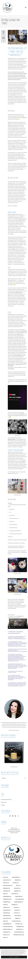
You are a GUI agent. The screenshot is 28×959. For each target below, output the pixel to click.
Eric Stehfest (11, 365)
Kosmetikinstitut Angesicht (14, 831)
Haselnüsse (18, 901)
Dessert (17, 891)
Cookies (17, 888)
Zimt (5, 937)
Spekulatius (7, 929)
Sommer (20, 926)
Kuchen (6, 912)
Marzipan (7, 915)
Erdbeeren (7, 896)
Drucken (10, 503)
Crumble (6, 891)
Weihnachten (19, 934)
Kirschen (7, 910)
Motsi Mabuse (19, 292)
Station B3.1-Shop (18, 355)
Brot (18, 885)
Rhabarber (7, 923)
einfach (15, 893)
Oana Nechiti (21, 414)
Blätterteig (7, 885)
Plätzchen (16, 921)
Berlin (6, 882)
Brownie (6, 888)
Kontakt (3, 805)
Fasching (18, 896)
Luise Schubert (19, 364)
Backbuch (7, 880)
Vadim (13, 249)
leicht (17, 912)
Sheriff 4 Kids (14, 828)
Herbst (15, 904)
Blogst (16, 882)
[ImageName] (14, 854)
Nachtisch (7, 918)
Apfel (5, 877)
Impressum (3, 802)
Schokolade (8, 926)
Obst (5, 921)
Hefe (5, 904)
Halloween (19, 899)
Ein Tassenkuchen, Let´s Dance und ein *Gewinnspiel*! (17, 51)
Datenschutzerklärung (6, 799)
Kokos (17, 910)
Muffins (18, 915)
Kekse (16, 907)
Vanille (6, 934)
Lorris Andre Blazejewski (14, 829)
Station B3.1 (21, 332)
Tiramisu (6, 932)
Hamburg (6, 901)
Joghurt (6, 907)
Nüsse (17, 918)
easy (5, 893)
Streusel (19, 929)
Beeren (18, 880)
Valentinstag (19, 932)
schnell (18, 923)
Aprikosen (16, 877)
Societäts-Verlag (14, 832)
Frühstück (7, 899)
